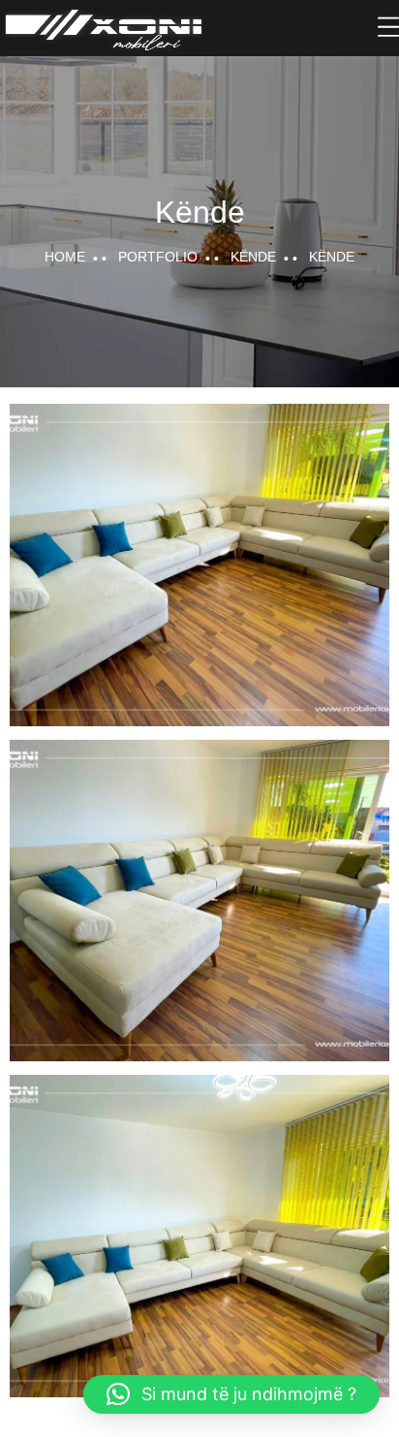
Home (65, 256)
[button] (231, 1394)
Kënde (253, 256)
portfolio (158, 256)
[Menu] (388, 27)
